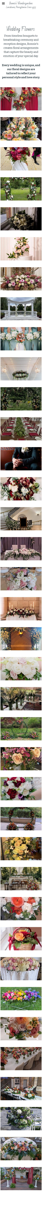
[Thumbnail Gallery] (21, 99)
